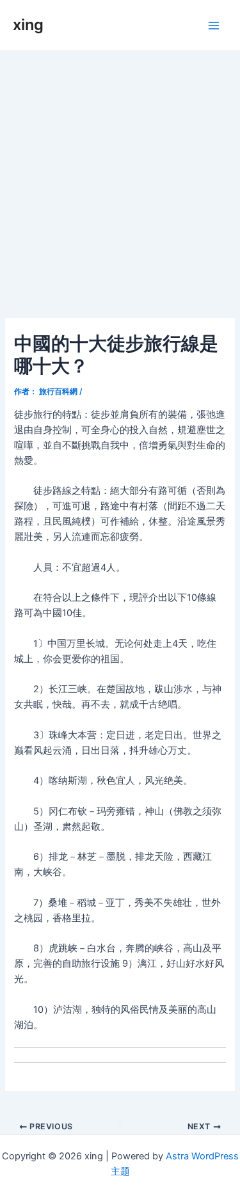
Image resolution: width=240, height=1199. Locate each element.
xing (28, 24)
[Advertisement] (120, 178)
